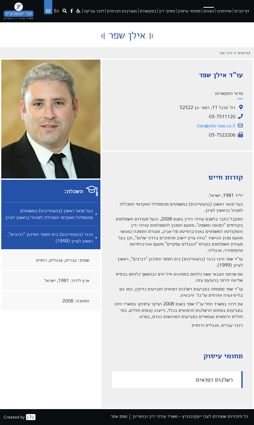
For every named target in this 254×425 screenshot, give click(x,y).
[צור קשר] (48, 11)
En (56, 11)
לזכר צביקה (94, 11)
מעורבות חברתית (122, 11)
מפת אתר (119, 416)
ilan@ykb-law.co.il (216, 126)
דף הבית (241, 11)
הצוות (208, 11)
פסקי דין (167, 11)
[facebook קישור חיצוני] (71, 11)
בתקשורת (148, 11)
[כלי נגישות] (78, 11)
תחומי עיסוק (189, 11)
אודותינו (224, 11)
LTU (30, 417)
